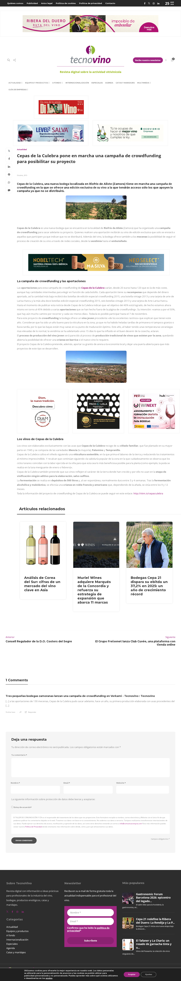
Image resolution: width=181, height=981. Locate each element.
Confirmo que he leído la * (88, 929)
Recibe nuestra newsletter (148, 60)
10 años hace (10, 712)
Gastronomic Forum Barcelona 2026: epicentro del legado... (153, 897)
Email (66, 783)
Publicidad (32, 3)
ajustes (49, 978)
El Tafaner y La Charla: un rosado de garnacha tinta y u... (154, 944)
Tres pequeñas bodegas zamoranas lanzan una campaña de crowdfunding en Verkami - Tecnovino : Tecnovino (80, 696)
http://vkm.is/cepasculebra (148, 493)
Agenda (109, 83)
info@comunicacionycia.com (131, 823)
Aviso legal (46, 3)
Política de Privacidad (33, 826)
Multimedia (143, 83)
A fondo (56, 83)
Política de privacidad (90, 3)
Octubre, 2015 (22, 175)
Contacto (110, 3)
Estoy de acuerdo (23, 807)
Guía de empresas (17, 90)
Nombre (15, 783)
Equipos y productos (36, 83)
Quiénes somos (15, 3)
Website (121, 783)
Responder (32, 712)
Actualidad (14, 83)
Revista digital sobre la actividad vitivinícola (90, 72)
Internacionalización (77, 83)
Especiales (97, 83)
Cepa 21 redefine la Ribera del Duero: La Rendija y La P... (155, 920)
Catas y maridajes (125, 83)
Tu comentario (19, 755)
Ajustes (148, 974)
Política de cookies (66, 3)
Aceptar (131, 974)
